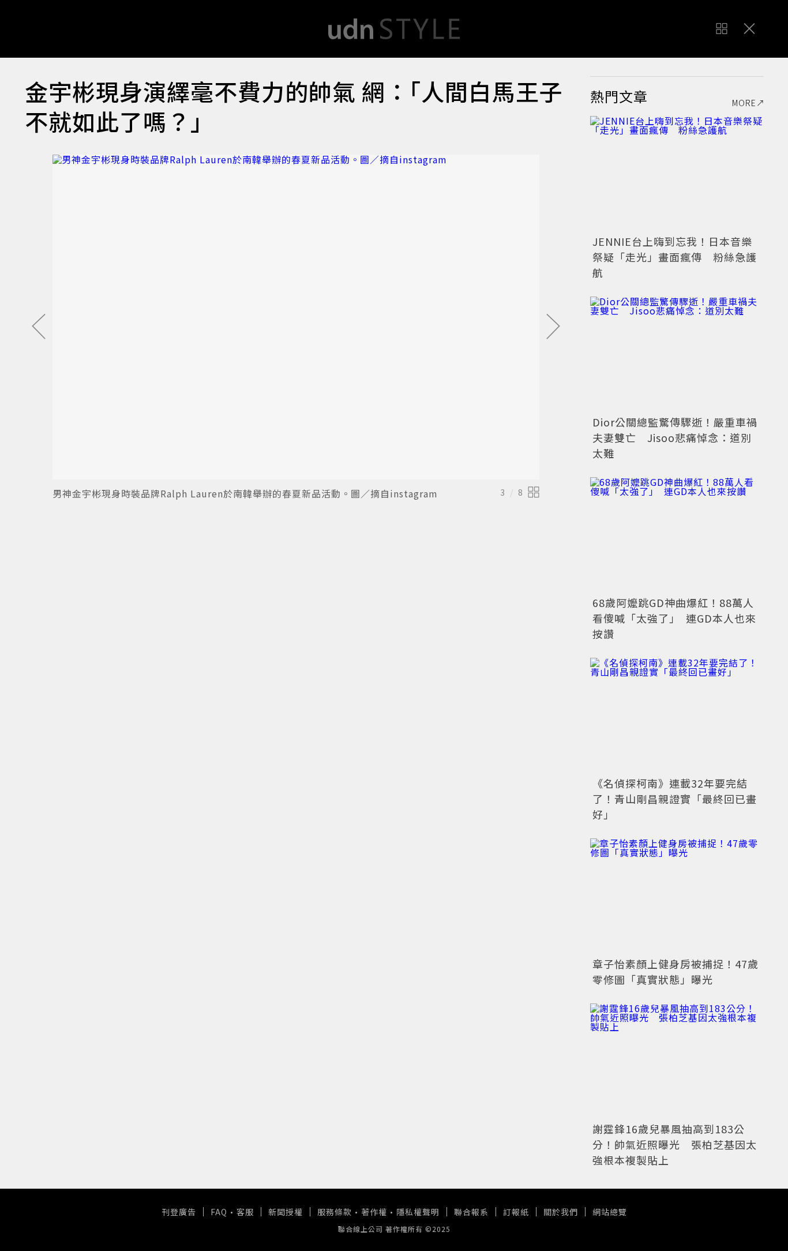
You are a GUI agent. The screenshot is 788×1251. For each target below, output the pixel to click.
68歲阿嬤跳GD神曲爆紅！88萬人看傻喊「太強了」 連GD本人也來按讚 (674, 618)
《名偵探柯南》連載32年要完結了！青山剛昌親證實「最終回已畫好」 (674, 799)
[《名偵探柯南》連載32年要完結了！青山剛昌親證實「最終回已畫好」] (676, 715)
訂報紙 (516, 1211)
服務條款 (334, 1212)
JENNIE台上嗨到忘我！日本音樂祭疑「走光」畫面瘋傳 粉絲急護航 (674, 257)
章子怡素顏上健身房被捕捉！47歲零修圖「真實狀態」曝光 (675, 971)
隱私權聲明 (418, 1212)
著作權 (374, 1212)
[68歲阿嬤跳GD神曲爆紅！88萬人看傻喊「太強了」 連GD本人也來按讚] (676, 535)
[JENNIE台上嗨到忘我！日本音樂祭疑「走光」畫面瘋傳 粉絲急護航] (676, 173)
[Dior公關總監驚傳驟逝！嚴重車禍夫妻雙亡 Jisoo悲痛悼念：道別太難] (676, 354)
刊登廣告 (179, 1211)
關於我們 (560, 1211)
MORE (744, 103)
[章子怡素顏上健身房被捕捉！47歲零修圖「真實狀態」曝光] (676, 896)
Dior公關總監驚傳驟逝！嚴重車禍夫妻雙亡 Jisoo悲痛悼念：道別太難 (674, 437)
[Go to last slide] (38, 327)
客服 (245, 1212)
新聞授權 (285, 1211)
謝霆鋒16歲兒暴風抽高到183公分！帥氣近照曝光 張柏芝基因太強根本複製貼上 (674, 1144)
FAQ (219, 1212)
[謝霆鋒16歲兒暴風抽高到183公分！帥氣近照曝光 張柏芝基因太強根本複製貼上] (676, 1061)
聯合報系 (471, 1211)
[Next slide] (553, 327)
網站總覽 (609, 1211)
